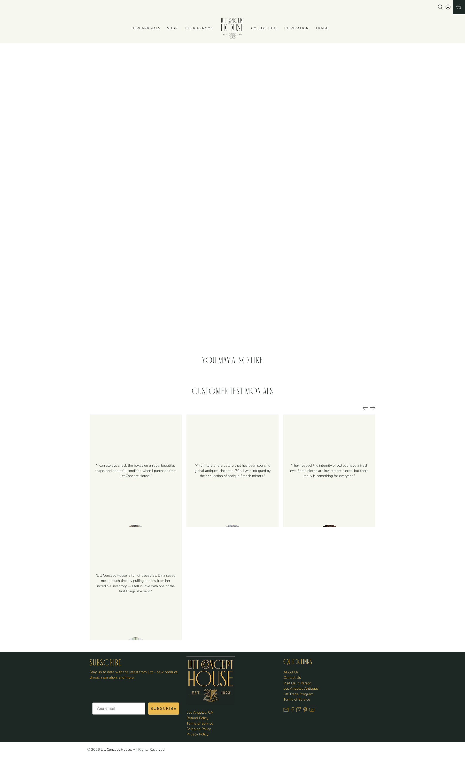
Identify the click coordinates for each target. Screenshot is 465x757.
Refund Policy (197, 718)
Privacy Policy (197, 734)
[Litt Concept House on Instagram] (299, 711)
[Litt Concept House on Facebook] (292, 711)
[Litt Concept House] (232, 28)
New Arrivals (146, 28)
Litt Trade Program (298, 694)
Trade (322, 28)
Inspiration (296, 28)
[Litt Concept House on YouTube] (311, 711)
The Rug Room (199, 28)
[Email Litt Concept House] (286, 711)
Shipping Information (255, 143)
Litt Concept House (116, 749)
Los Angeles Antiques (300, 688)
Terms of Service (199, 723)
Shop (172, 28)
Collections (264, 28)
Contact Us (292, 677)
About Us (291, 672)
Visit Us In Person (297, 683)
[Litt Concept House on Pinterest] (305, 711)
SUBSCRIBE (164, 708)
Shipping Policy (198, 728)
